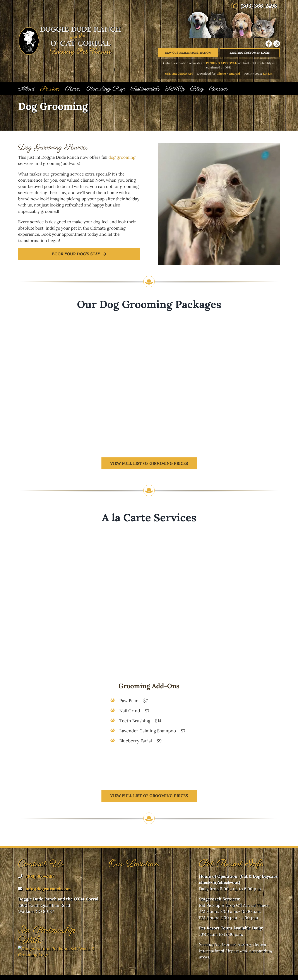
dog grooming (121, 157)
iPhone (221, 73)
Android (234, 73)
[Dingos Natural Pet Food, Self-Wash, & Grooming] (58, 948)
